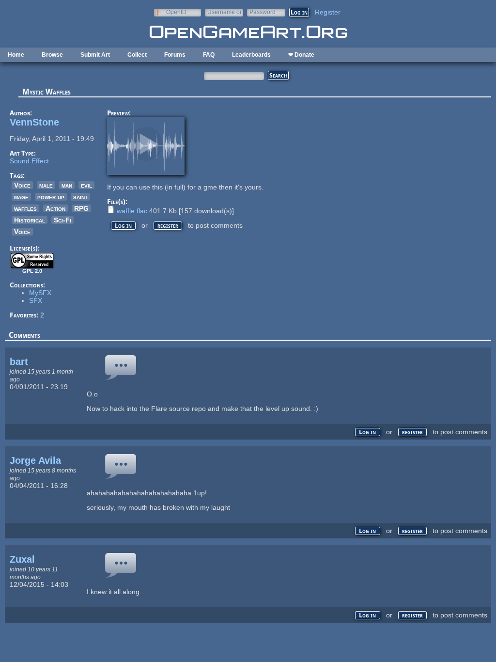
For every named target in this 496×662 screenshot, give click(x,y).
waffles (25, 208)
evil (86, 185)
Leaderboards (251, 54)
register (167, 225)
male (46, 185)
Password (262, 12)
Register (328, 12)
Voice (22, 185)
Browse (52, 54)
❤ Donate (301, 54)
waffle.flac (132, 211)
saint (80, 197)
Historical (29, 220)
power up (50, 197)
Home (16, 54)
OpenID (176, 12)
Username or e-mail (224, 12)
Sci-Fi (62, 220)
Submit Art (95, 54)
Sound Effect (29, 161)
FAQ (209, 54)
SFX (35, 300)
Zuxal (22, 559)
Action (55, 208)
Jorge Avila (35, 460)
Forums (175, 54)
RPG (81, 208)
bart (19, 361)
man (67, 185)
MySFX (40, 293)
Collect (137, 54)
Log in (123, 225)
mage (21, 197)
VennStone (34, 122)
